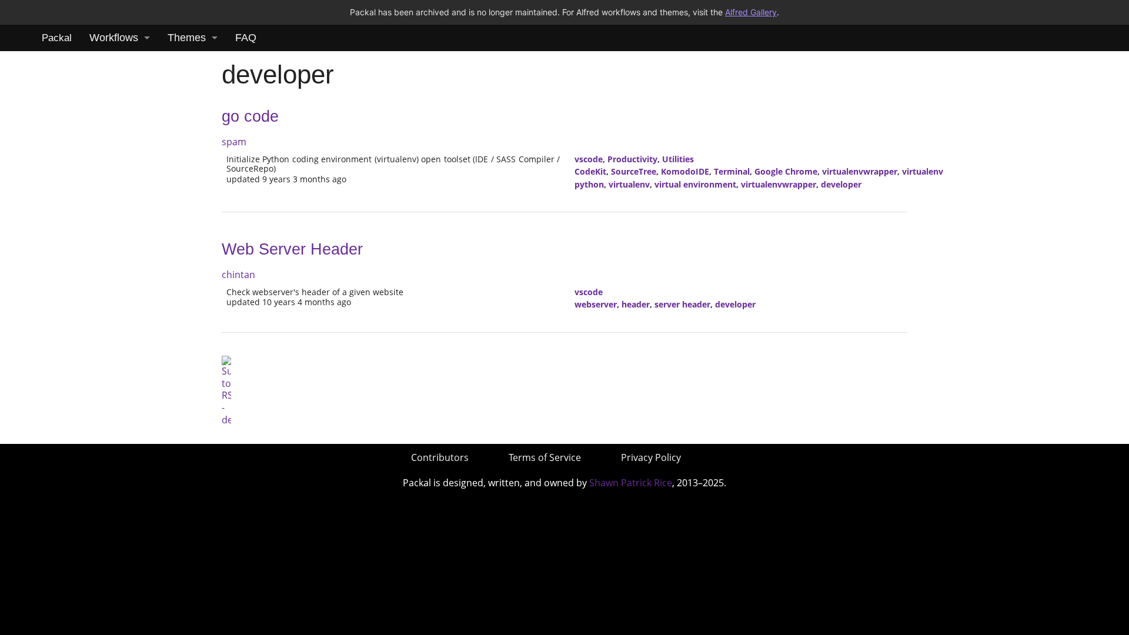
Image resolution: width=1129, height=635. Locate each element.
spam (234, 141)
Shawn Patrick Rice (630, 482)
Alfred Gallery (751, 12)
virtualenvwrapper (859, 171)
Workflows (113, 38)
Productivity (632, 159)
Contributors (440, 457)
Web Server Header (292, 249)
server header (682, 304)
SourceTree (633, 171)
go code (250, 116)
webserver (595, 304)
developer (841, 184)
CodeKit (590, 171)
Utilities (678, 159)
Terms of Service (545, 457)
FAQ (245, 38)
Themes (187, 38)
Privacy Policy (651, 457)
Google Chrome (785, 171)
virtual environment (695, 184)
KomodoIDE (685, 171)
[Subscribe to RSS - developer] (226, 389)
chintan (238, 274)
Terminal (732, 171)
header (636, 304)
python (589, 184)
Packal (57, 38)
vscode (588, 159)
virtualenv (922, 171)
